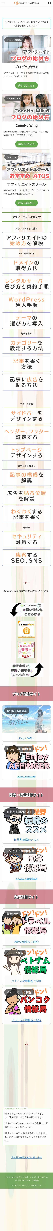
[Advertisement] (26, 1072)
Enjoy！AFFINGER (27, 776)
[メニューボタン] (3, 3)
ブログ (7, 1177)
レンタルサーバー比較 (20, 1177)
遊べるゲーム (43, 1177)
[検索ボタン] (49, 3)
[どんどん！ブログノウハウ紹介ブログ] (26, 3)
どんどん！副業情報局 (26, 878)
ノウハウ (33, 1177)
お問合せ (35, 1180)
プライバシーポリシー (22, 1180)
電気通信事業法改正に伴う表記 (26, 1157)
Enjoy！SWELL (26, 738)
